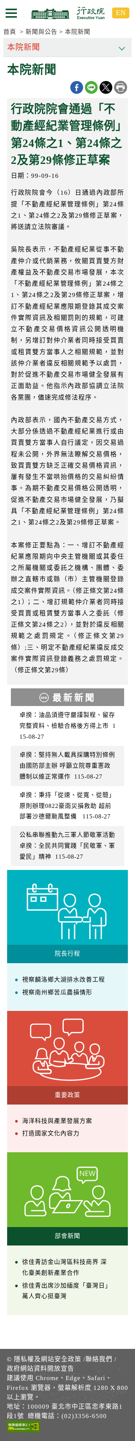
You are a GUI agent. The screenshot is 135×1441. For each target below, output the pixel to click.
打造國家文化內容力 (51, 1133)
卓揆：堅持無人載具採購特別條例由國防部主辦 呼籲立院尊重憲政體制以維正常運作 (67, 766)
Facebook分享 (76, 87)
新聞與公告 (41, 32)
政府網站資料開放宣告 (40, 1368)
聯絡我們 (99, 1359)
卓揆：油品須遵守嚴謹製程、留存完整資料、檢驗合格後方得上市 (68, 726)
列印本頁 (120, 87)
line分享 (91, 87)
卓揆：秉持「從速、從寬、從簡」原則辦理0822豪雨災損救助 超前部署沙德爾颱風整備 (67, 806)
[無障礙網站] (23, 1428)
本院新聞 (77, 32)
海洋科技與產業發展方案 (57, 1121)
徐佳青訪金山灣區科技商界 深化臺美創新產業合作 (64, 1267)
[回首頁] (67, 13)
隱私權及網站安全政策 (47, 1359)
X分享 (105, 87)
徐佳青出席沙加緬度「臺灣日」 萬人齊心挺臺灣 (66, 1291)
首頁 (9, 32)
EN (121, 13)
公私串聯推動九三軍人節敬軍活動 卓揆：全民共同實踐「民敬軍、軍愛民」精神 (68, 846)
